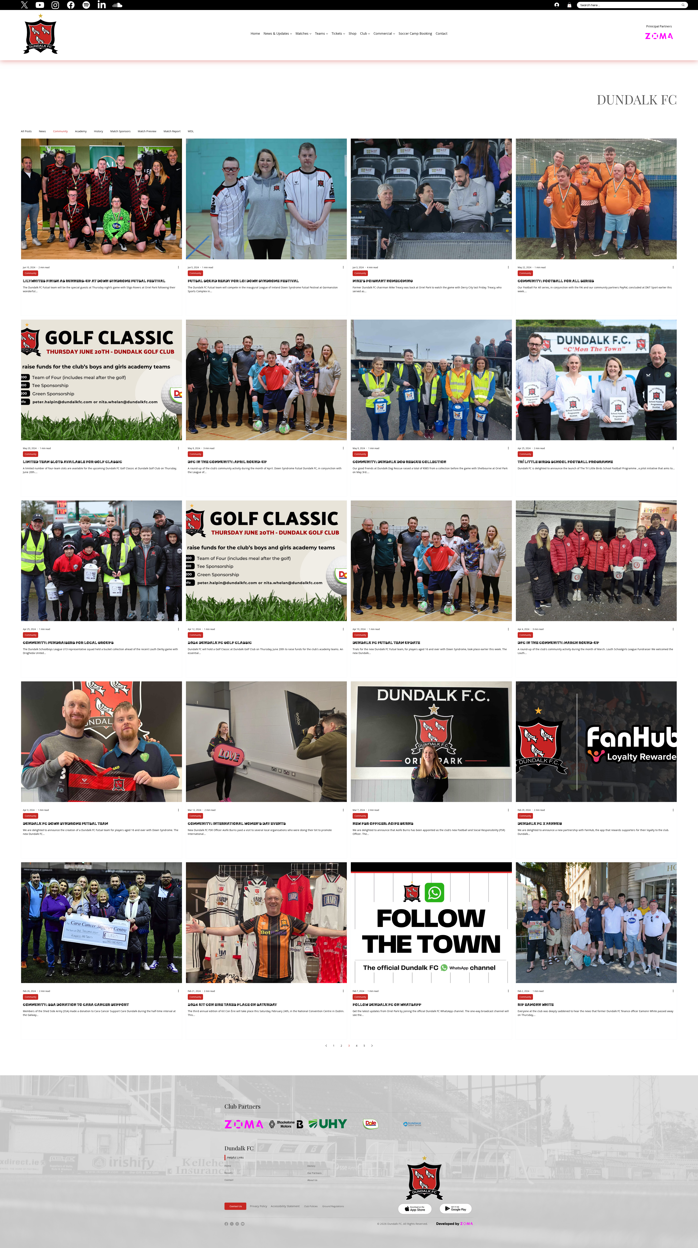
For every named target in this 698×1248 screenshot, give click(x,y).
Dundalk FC (239, 1148)
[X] (24, 5)
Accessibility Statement (285, 1206)
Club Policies (311, 1206)
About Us (312, 1180)
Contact (228, 1179)
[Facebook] (71, 5)
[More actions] (179, 267)
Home (227, 1165)
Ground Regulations (333, 1206)
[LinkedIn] (102, 5)
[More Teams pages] (327, 34)
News (42, 131)
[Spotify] (86, 5)
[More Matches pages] (310, 34)
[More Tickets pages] (344, 34)
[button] (569, 4)
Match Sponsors (120, 131)
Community (60, 131)
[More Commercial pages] (394, 34)
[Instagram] (55, 5)
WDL (191, 131)
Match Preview (147, 131)
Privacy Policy (258, 1206)
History (98, 131)
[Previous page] (326, 1045)
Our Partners (314, 1172)
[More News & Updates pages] (291, 34)
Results (228, 1172)
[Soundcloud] (117, 5)
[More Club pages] (369, 34)
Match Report (172, 131)
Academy (81, 131)
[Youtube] (40, 5)
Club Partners (242, 1106)
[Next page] (372, 1045)
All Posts (26, 131)
